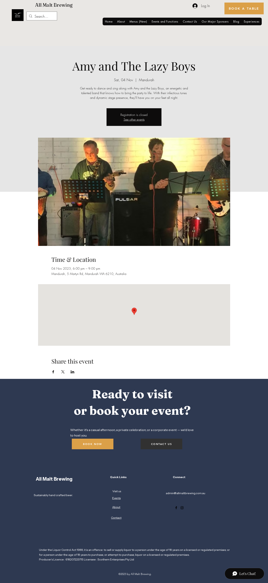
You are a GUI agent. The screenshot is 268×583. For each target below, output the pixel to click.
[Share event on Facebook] (53, 371)
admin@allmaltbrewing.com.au (185, 493)
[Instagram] (182, 508)
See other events (134, 119)
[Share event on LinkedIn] (72, 371)
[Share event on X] (63, 371)
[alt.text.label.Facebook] (176, 508)
